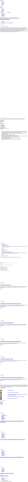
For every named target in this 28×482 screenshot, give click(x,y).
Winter (3, 16)
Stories (3, 4)
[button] (14, 151)
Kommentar (1, 262)
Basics (3, 451)
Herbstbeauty (3, 244)
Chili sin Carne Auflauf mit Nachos (7, 473)
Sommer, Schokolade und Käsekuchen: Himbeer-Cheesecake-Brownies (16, 396)
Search (9, 12)
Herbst (3, 10)
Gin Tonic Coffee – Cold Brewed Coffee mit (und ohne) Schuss (12, 439)
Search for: (1, 11)
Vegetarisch (3, 437)
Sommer (3, 2)
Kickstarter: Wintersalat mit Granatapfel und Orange (10, 303)
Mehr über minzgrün (3, 387)
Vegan (2, 454)
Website (1, 266)
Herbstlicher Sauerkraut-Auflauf (6, 358)
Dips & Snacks (3, 415)
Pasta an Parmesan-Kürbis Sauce (7, 322)
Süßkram (3, 418)
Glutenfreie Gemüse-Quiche (5, 284)
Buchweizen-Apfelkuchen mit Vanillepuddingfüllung (10, 341)
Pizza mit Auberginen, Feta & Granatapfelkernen (13, 392)
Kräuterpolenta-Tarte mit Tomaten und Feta (13, 398)
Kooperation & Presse (5, 478)
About (2, 477)
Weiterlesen (2, 325)
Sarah (2, 249)
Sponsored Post (4, 436)
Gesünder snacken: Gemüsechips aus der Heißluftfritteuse (11, 377)
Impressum (3, 479)
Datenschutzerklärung (5, 480)
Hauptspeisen (3, 469)
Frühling (3, 13)
